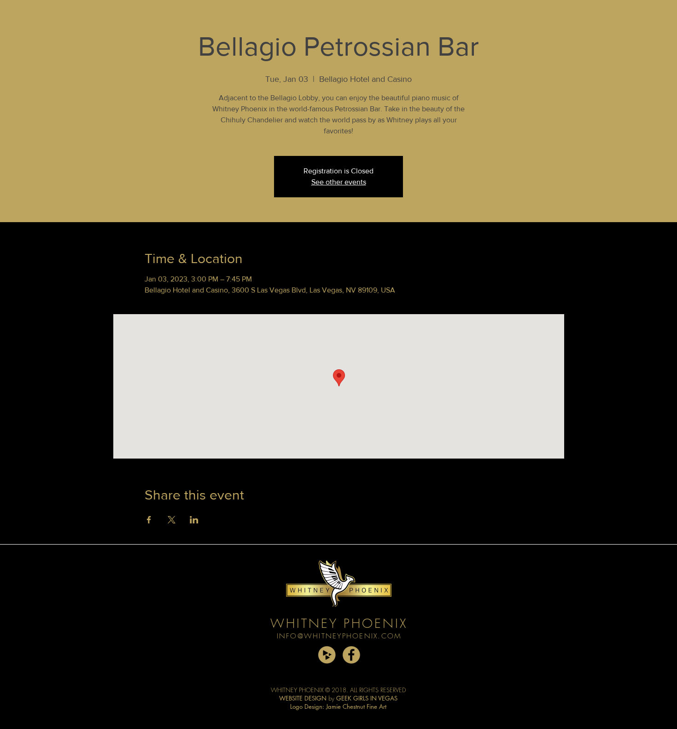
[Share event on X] (171, 519)
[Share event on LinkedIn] (194, 519)
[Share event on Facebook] (149, 519)
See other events (338, 182)
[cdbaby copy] (327, 655)
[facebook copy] (351, 655)
